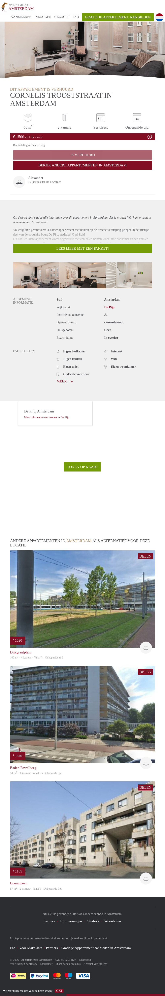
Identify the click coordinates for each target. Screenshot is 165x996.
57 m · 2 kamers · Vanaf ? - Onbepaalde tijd (36, 888)
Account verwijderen (95, 963)
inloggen (43, 17)
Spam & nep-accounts (68, 963)
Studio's (93, 921)
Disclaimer (46, 963)
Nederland (85, 959)
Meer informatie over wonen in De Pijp (46, 417)
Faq (12, 948)
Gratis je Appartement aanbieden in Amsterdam (96, 948)
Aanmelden (21, 17)
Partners (52, 948)
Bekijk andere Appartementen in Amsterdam (82, 165)
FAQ (76, 17)
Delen (145, 556)
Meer (62, 381)
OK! (59, 990)
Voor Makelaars (30, 948)
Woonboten (112, 921)
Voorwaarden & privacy (23, 963)
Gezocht (62, 17)
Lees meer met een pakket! (82, 248)
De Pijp (109, 307)
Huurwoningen (71, 921)
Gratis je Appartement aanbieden (118, 17)
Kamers (49, 921)
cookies (24, 990)
